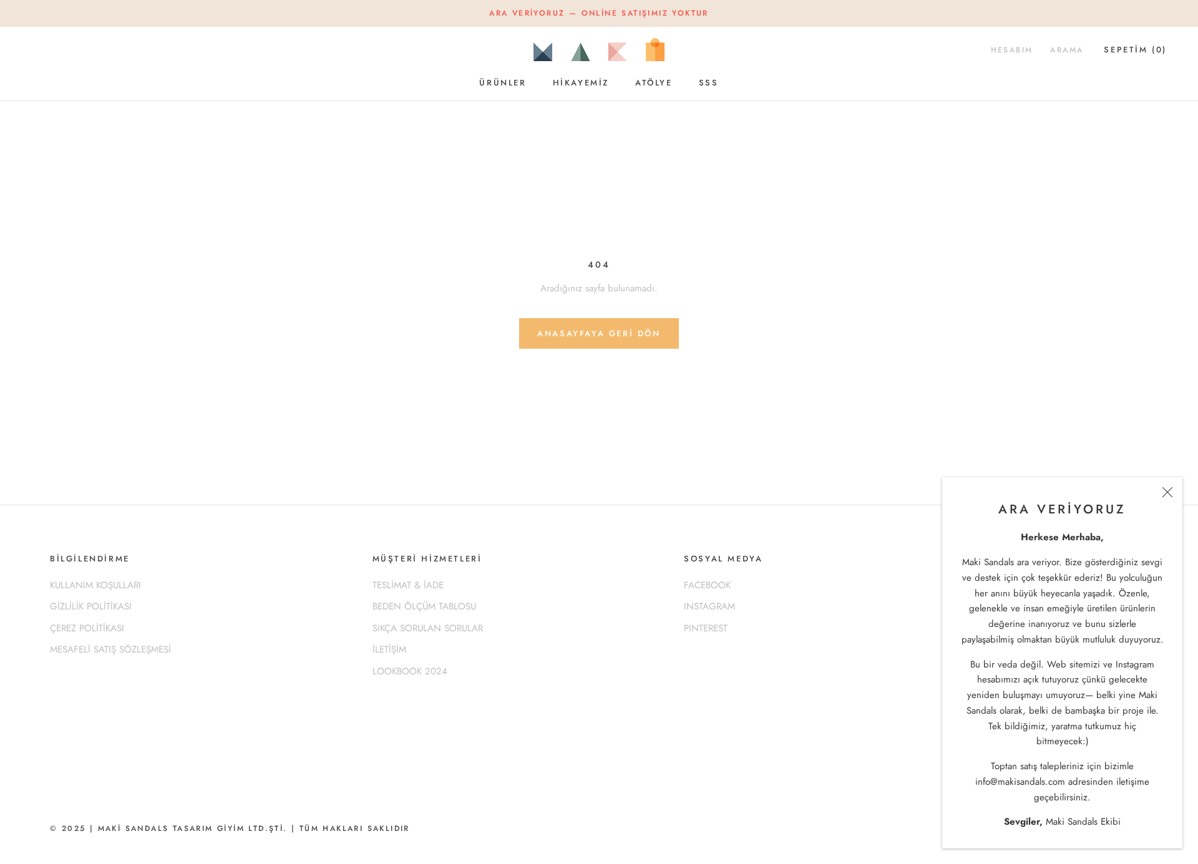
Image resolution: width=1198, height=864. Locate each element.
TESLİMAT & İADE (408, 585)
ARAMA (1066, 50)
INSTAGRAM (709, 606)
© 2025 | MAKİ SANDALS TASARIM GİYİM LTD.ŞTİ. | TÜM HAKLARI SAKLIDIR (230, 828)
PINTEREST (706, 628)
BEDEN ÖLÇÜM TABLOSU (424, 606)
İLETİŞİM (389, 649)
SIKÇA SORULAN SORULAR (428, 628)
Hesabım (1012, 50)
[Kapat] (1167, 492)
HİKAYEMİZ (581, 82)
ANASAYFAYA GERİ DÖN (598, 333)
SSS (709, 82)
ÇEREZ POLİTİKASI (87, 628)
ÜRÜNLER (502, 82)
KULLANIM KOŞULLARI (95, 585)
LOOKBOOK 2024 (410, 671)
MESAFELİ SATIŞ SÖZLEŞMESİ (110, 649)
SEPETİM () (1135, 50)
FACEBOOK (707, 585)
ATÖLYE (654, 82)
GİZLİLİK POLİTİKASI (91, 606)
